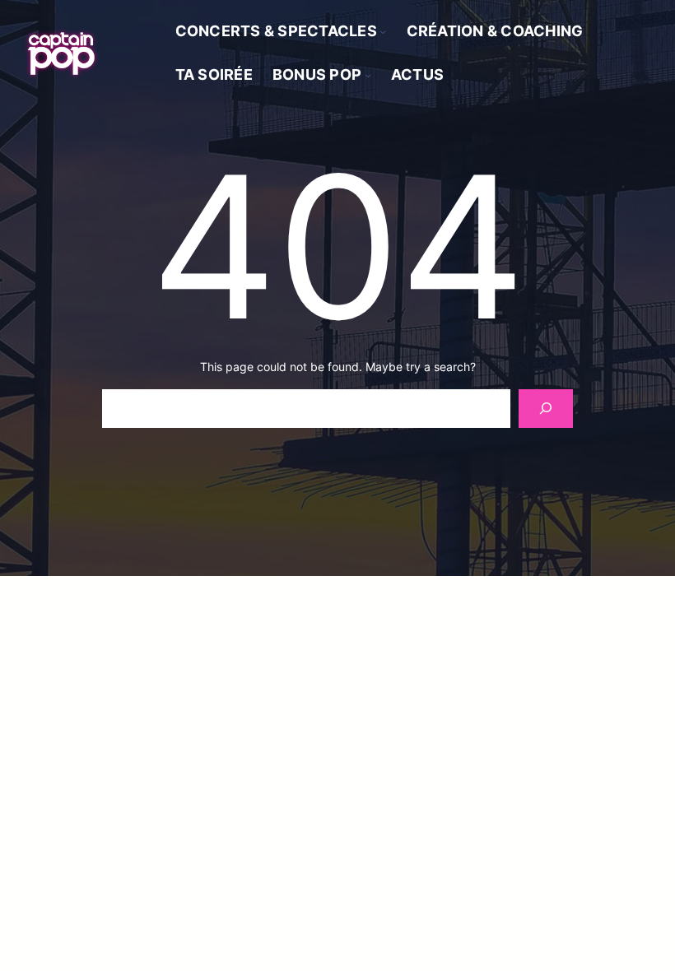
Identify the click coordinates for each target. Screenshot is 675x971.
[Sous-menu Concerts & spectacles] (382, 31)
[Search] (545, 408)
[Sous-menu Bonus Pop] (368, 75)
